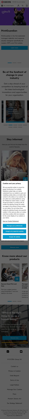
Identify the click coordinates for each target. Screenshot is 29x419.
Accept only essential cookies (14, 231)
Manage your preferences (14, 226)
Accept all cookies (14, 237)
